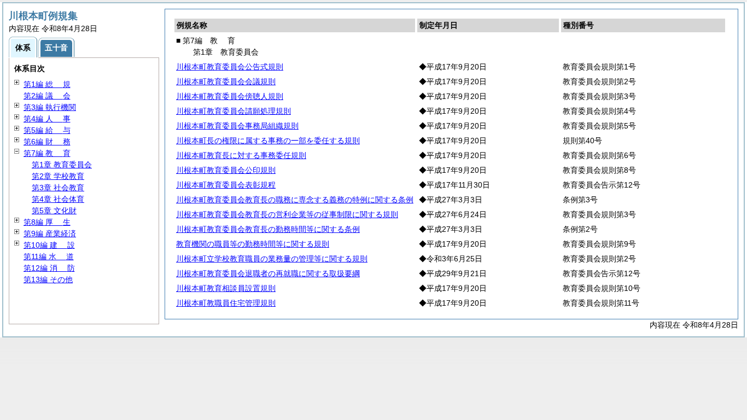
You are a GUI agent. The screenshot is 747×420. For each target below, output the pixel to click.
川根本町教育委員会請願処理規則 (233, 111)
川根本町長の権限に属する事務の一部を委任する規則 (268, 140)
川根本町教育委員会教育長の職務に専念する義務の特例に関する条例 (294, 199)
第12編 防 (49, 268)
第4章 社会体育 (58, 199)
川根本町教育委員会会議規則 (226, 81)
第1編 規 (47, 84)
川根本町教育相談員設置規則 (226, 288)
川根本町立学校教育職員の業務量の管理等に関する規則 (271, 258)
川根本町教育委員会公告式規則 (229, 66)
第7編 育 (47, 153)
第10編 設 (49, 245)
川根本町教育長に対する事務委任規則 (241, 155)
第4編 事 (47, 118)
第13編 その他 (48, 279)
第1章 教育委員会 (62, 164)
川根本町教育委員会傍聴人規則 (229, 96)
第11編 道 (49, 256)
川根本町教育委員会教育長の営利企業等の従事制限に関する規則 (287, 214)
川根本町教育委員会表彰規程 (226, 184)
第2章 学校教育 (58, 176)
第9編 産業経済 (50, 233)
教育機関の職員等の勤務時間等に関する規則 (252, 244)
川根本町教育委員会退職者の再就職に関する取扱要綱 (268, 273)
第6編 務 (47, 141)
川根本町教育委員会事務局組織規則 (237, 125)
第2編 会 (47, 95)
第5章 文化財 (54, 210)
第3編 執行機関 (50, 107)
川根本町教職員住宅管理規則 (226, 303)
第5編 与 (47, 130)
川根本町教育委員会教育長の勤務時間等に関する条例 (268, 229)
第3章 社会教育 (58, 187)
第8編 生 (47, 222)
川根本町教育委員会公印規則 (226, 170)
